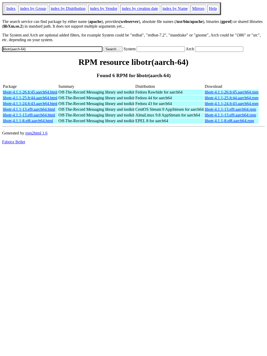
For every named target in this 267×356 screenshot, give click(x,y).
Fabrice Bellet (13, 142)
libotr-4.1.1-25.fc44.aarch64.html (30, 98)
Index (11, 8)
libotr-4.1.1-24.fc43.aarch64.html (30, 103)
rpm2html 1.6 (36, 133)
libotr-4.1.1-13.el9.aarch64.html (29, 109)
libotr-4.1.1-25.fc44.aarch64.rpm (231, 98)
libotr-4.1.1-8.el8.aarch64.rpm (229, 121)
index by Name (175, 8)
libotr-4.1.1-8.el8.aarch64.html (28, 121)
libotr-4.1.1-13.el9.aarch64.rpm (230, 109)
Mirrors (198, 8)
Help (213, 8)
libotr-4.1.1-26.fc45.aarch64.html (30, 92)
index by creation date (140, 8)
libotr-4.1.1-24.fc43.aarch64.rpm (231, 103)
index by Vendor (103, 8)
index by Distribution (68, 8)
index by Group (33, 8)
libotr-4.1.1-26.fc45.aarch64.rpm (231, 92)
